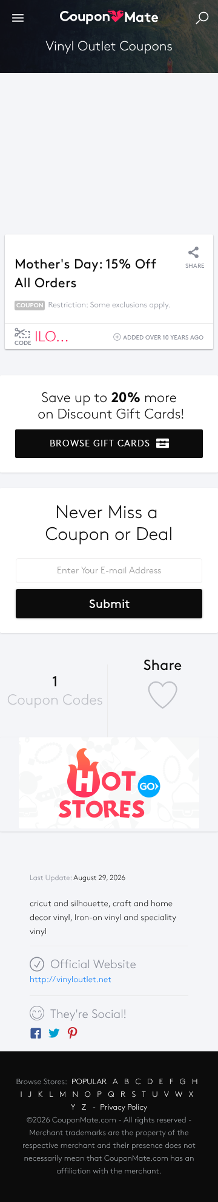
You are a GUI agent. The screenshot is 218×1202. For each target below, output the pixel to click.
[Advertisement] (109, 150)
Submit (109, 603)
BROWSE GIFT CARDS (101, 443)
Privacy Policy (123, 1107)
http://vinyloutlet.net (70, 979)
